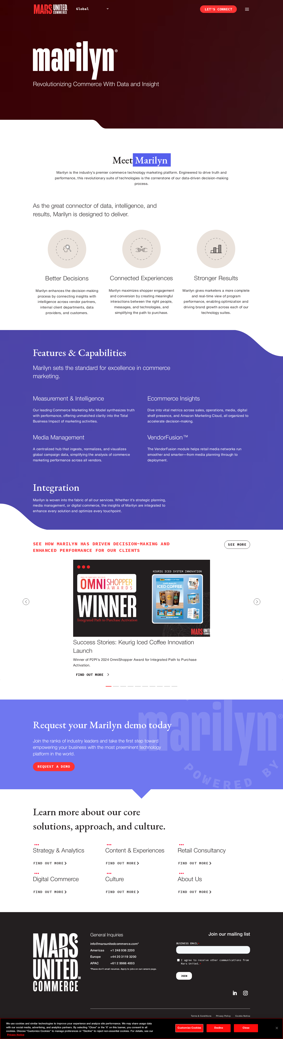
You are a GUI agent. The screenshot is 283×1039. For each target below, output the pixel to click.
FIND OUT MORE (89, 674)
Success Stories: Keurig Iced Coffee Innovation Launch (141, 620)
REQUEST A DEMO (54, 766)
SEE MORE (237, 544)
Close (246, 1028)
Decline (218, 1028)
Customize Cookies (189, 1028)
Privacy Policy (223, 1016)
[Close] (277, 1028)
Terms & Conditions (201, 1016)
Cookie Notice (242, 1016)
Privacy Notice (15, 1035)
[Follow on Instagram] (245, 993)
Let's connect (218, 9)
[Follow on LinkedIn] (234, 993)
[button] (268, 601)
